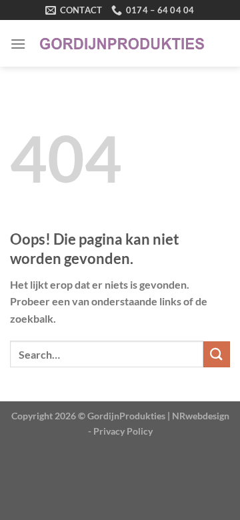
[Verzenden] (216, 354)
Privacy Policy (123, 431)
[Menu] (18, 43)
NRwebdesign (200, 415)
